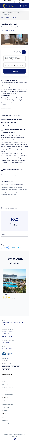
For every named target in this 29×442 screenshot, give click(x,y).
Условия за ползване (7, 387)
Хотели (10, 12)
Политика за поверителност (10, 391)
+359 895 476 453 (7, 333)
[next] (16, 309)
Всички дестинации (7, 404)
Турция (17, 12)
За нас (3, 381)
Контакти (5, 384)
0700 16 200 (6, 342)
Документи (5, 420)
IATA (8, 358)
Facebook (5, 247)
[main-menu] (25, 5)
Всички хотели (6, 401)
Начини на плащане (7, 394)
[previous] (12, 309)
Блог (3, 378)
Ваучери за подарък (7, 427)
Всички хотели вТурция (8, 17)
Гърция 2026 (5, 410)
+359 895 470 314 (7, 331)
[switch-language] (20, 5)
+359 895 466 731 (7, 336)
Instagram (16, 366)
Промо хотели (6, 407)
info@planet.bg (7, 349)
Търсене (15, 71)
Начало (3, 12)
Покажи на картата (8, 30)
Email (19, 247)
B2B (3, 417)
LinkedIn (13, 247)
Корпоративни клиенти (9, 423)
